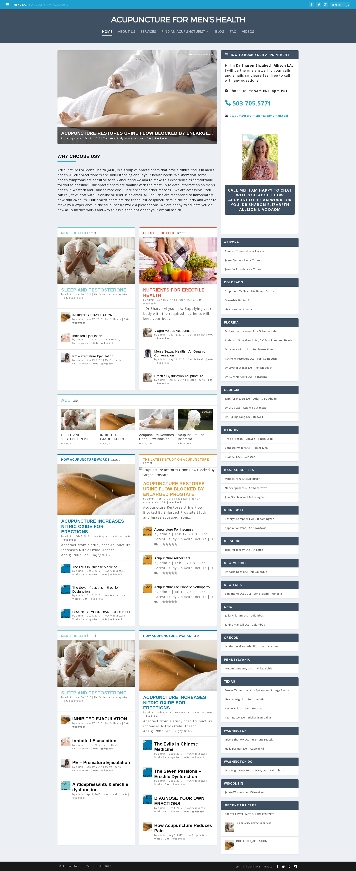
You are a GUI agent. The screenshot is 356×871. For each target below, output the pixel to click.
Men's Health (102, 294)
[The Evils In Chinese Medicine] (65, 568)
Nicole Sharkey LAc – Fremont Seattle (249, 739)
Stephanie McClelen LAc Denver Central (250, 291)
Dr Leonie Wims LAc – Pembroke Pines (249, 349)
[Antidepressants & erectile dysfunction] (65, 785)
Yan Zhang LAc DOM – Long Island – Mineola (253, 593)
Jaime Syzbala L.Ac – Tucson (243, 260)
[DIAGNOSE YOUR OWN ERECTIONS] (65, 613)
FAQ (233, 32)
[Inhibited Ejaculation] (65, 337)
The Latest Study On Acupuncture (123, 138)
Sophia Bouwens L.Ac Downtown (245, 528)
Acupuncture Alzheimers (172, 558)
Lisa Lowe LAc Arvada (238, 309)
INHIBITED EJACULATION (92, 315)
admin (78, 138)
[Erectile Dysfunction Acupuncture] (147, 377)
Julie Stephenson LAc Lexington (245, 497)
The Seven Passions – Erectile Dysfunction (177, 774)
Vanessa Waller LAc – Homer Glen (246, 448)
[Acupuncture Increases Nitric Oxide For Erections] (96, 489)
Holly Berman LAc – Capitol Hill (245, 748)
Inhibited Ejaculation (87, 336)
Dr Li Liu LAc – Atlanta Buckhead (245, 407)
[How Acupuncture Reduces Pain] (147, 826)
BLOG (219, 32)
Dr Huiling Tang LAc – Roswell (244, 417)
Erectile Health (185, 300)
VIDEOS (248, 32)
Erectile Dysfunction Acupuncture (178, 376)
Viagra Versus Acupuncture (174, 331)
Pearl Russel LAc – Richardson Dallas (248, 717)
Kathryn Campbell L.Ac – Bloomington (249, 519)
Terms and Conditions (247, 866)
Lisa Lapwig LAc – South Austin (245, 699)
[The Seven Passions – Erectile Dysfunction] (65, 589)
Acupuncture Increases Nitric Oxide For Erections (92, 526)
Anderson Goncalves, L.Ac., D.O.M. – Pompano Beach (258, 340)
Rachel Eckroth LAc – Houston (244, 708)
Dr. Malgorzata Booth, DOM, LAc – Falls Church (255, 770)
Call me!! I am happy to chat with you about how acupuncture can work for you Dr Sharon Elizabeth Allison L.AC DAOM (260, 200)
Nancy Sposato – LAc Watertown (246, 488)
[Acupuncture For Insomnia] (195, 419)
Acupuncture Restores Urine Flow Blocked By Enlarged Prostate (174, 489)
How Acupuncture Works (107, 536)
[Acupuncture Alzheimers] (147, 560)
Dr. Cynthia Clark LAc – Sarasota (246, 376)
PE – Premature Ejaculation (92, 356)
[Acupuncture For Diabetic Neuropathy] (147, 588)
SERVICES (148, 32)
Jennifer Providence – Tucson (243, 269)
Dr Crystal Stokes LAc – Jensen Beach (248, 367)
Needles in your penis (41, 4)
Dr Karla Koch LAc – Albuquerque (246, 572)
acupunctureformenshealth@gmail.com (259, 115)
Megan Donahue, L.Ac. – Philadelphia (248, 668)
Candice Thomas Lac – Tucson (244, 251)
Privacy (267, 866)
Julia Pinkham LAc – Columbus (244, 615)
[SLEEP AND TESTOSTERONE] (96, 260)
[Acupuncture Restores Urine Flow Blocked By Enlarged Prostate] (156, 419)
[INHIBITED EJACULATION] (65, 316)
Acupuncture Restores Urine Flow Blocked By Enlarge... (137, 133)
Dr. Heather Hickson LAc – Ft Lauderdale (250, 331)
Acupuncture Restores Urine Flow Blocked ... (156, 437)
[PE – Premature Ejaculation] (65, 358)
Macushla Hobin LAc (238, 300)
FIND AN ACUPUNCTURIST (183, 32)
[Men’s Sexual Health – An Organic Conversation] (147, 353)
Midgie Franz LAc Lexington (242, 478)
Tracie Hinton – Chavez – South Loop (249, 438)
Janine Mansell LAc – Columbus (245, 624)
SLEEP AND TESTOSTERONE (93, 289)
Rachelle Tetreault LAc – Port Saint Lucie (251, 358)
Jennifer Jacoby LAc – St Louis (244, 550)
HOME (107, 32)
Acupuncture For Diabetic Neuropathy (182, 587)
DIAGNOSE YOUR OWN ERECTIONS (101, 612)
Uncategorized (120, 294)
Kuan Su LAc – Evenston (240, 457)
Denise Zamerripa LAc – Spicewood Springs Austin (257, 690)
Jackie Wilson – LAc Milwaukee (244, 792)
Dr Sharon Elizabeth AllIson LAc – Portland (252, 646)
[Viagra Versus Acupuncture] (147, 332)
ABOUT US (126, 32)
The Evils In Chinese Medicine (94, 567)
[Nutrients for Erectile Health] (178, 260)
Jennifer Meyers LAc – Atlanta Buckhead (251, 398)
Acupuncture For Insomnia (191, 437)
